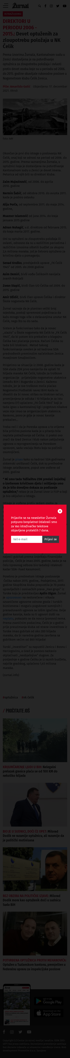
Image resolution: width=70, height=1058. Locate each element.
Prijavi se (50, 539)
